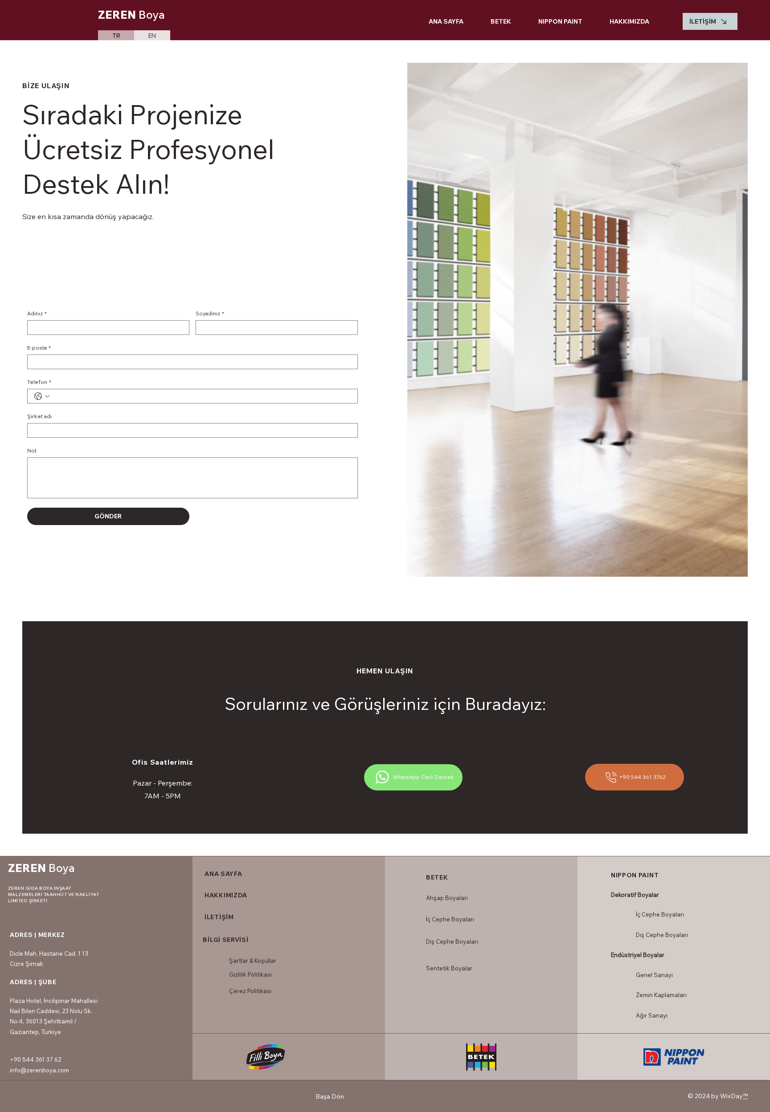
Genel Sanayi (654, 974)
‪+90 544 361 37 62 (35, 1059)
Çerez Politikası (250, 990)
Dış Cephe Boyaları (452, 941)
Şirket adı (39, 416)
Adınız (37, 313)
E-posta (39, 347)
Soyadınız (210, 313)
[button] (493, 21)
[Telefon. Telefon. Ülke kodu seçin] (42, 396)
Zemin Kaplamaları (661, 994)
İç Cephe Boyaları (450, 919)
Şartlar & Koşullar (252, 960)
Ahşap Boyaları (447, 897)
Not (32, 450)
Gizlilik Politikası (250, 974)
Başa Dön (329, 1096)
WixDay (731, 1096)
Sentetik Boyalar (449, 968)
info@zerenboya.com (39, 1070)
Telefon (39, 382)
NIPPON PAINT (635, 875)
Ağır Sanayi (652, 1015)
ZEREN (131, 14)
